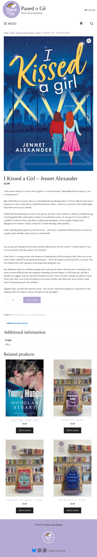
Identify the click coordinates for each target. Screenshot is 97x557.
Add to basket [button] (24, 430)
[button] (91, 23)
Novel (27, 315)
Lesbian (21, 315)
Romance (42, 315)
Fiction (38, 33)
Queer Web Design (53, 524)
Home (6, 33)
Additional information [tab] (17, 323)
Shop (12, 33)
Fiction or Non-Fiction (25, 33)
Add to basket (32, 300)
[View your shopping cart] (81, 23)
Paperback (34, 315)
